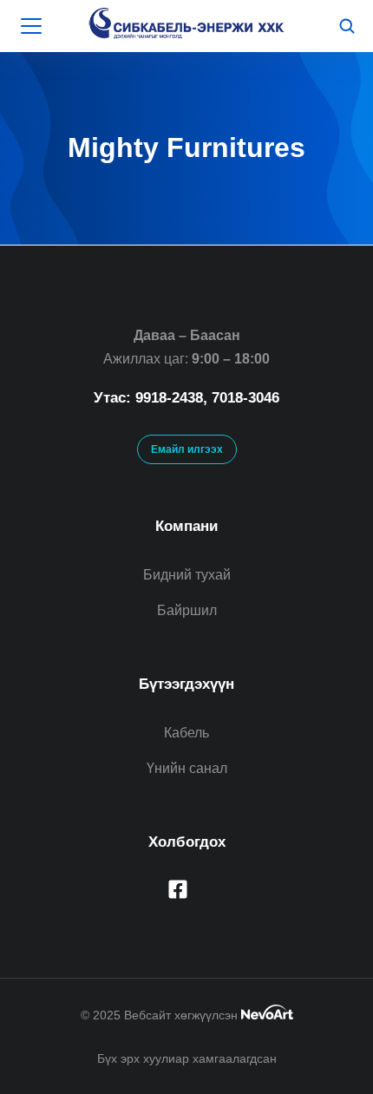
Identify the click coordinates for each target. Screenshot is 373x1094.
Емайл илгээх (187, 449)
